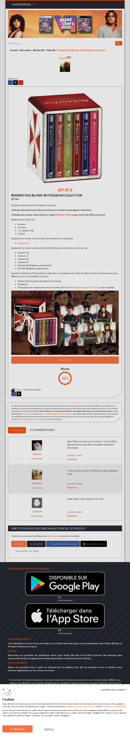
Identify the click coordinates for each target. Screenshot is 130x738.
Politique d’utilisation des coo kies (80, 706)
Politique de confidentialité (114, 706)
